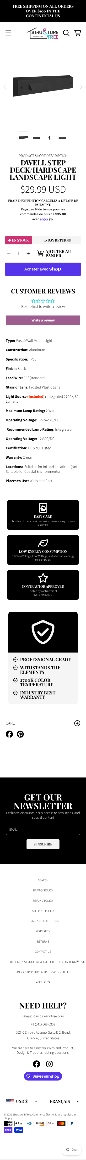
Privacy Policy (43, 890)
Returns (43, 942)
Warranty (43, 931)
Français (60, 1101)
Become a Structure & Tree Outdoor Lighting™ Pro (47, 962)
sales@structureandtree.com (43, 1016)
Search (43, 880)
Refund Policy (43, 901)
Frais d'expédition (24, 201)
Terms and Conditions (43, 921)
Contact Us (43, 952)
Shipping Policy (43, 911)
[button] (8, 33)
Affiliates (43, 982)
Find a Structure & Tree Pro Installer (43, 972)
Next (81, 87)
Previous (5, 87)
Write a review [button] (43, 320)
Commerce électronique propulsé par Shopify (40, 1116)
